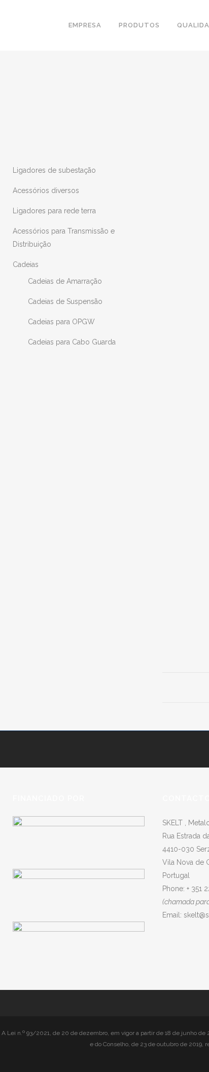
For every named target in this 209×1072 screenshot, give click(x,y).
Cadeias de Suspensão (65, 301)
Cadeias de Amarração (65, 281)
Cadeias (26, 264)
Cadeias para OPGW (61, 322)
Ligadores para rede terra (54, 211)
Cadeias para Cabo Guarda (72, 342)
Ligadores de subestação (54, 170)
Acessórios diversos (46, 190)
